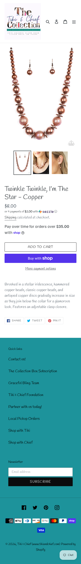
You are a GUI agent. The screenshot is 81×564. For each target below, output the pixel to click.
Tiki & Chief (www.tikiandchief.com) (38, 544)
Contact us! (17, 359)
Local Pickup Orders (24, 418)
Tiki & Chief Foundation (25, 394)
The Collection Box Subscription (32, 371)
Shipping (10, 217)
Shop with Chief (20, 442)
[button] (31, 212)
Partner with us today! (25, 406)
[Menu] (74, 21)
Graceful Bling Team (23, 383)
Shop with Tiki (19, 430)
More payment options (40, 268)
